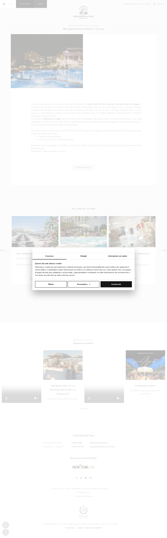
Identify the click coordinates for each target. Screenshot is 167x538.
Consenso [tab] (49, 256)
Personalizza (82, 284)
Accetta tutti (116, 284)
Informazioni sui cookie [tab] (117, 256)
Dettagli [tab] (83, 256)
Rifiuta (51, 284)
